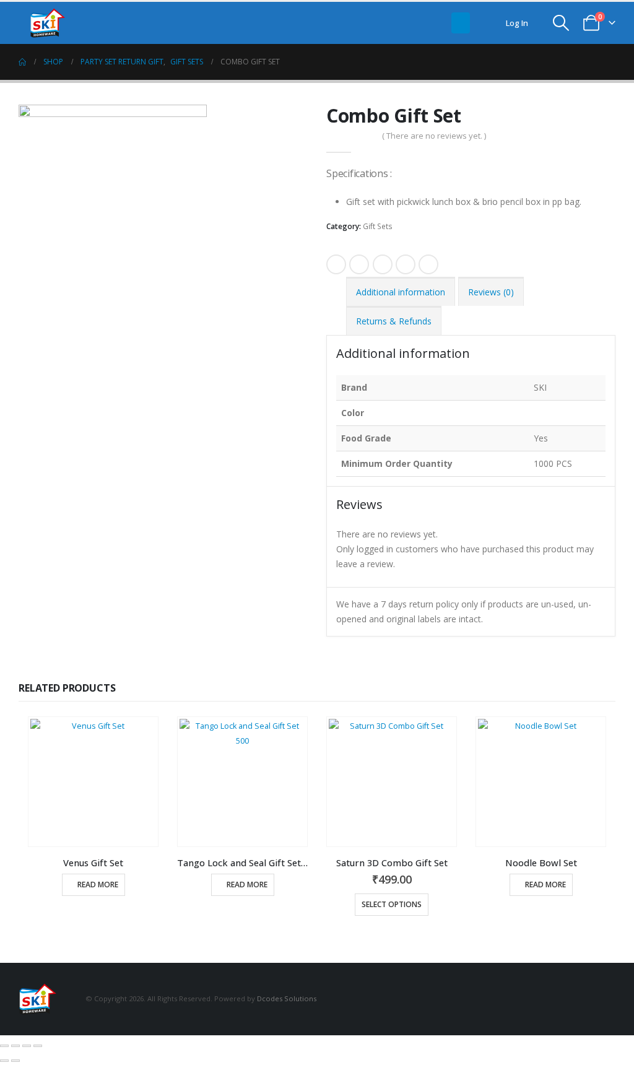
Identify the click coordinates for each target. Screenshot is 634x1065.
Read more (97, 884)
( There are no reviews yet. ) (434, 135)
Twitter (359, 264)
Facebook (336, 264)
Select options (392, 904)
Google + (405, 264)
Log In (517, 22)
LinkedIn (383, 264)
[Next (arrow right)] (15, 1060)
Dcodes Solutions (286, 997)
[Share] (26, 1046)
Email (428, 264)
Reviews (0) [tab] (491, 292)
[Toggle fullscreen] (15, 1046)
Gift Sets (378, 226)
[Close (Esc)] (37, 1046)
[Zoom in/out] (4, 1046)
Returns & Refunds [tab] (394, 321)
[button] (460, 22)
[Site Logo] (53, 22)
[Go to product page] (93, 782)
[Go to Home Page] (22, 61)
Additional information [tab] (400, 292)
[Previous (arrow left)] (4, 1060)
